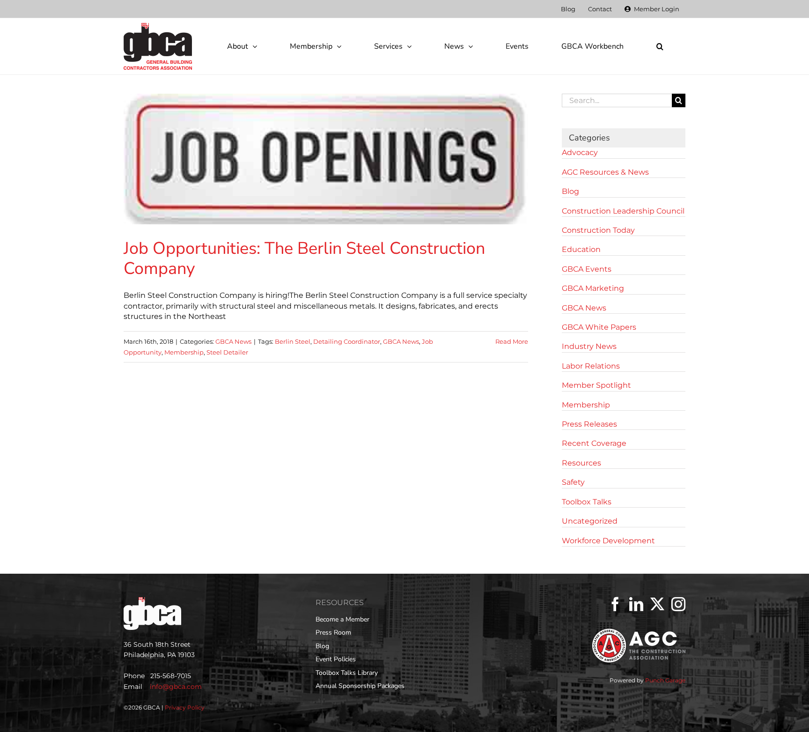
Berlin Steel (292, 341)
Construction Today (598, 230)
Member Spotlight (596, 385)
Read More (511, 341)
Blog (570, 191)
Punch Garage (665, 680)
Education (581, 249)
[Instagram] (678, 604)
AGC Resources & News (605, 172)
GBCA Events (586, 269)
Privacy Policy (185, 707)
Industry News (589, 346)
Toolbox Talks (586, 501)
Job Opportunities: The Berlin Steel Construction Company (304, 258)
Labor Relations (591, 366)
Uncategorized (590, 521)
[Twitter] (657, 604)
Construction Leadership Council (623, 211)
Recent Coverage (594, 443)
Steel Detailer (227, 352)
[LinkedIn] (636, 604)
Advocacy (580, 152)
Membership (184, 352)
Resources (581, 462)
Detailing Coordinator (346, 341)
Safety (573, 482)
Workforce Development (608, 540)
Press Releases (589, 424)
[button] (660, 46)
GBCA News (233, 341)
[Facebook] (615, 604)
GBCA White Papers (599, 327)
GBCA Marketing (593, 288)
